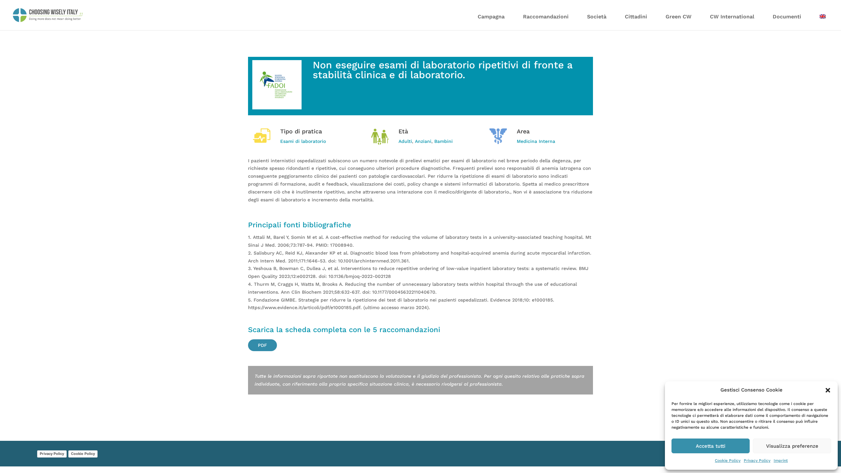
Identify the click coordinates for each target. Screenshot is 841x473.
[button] (828, 390)
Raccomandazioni (546, 16)
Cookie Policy (727, 460)
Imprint (781, 460)
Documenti (787, 16)
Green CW (679, 16)
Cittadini (636, 16)
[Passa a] (822, 20)
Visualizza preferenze (792, 446)
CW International (732, 16)
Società (596, 16)
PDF (262, 345)
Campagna (491, 16)
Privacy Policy (757, 460)
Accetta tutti (710, 446)
